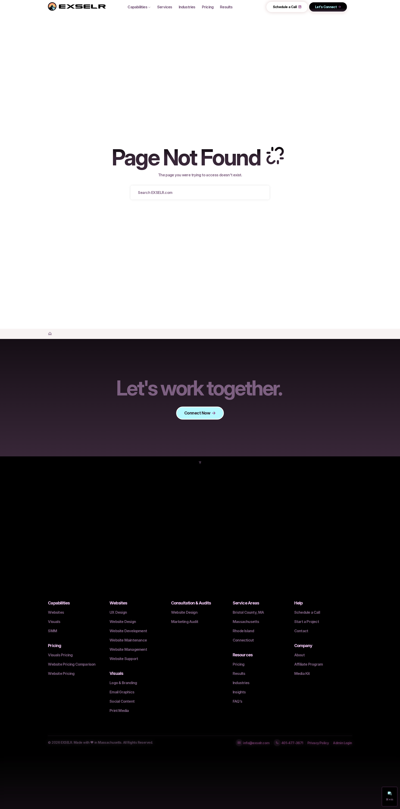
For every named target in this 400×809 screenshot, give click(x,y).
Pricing (238, 664)
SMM (52, 631)
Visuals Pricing (60, 655)
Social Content (121, 701)
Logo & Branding (123, 682)
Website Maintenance (128, 640)
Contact (301, 631)
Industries (187, 7)
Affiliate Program (308, 664)
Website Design (122, 621)
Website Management (128, 649)
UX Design (118, 612)
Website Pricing (61, 673)
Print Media (119, 710)
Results (239, 673)
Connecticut (243, 640)
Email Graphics (121, 692)
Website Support (123, 658)
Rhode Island (243, 631)
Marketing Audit (184, 621)
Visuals (54, 621)
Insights (239, 692)
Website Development (128, 631)
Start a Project (306, 621)
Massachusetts (246, 621)
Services (164, 7)
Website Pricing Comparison (71, 664)
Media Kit (302, 673)
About (299, 655)
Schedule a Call (285, 7)
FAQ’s (237, 701)
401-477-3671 (292, 743)
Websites (56, 612)
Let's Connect (325, 7)
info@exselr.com (256, 743)
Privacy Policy (318, 743)
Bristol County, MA (248, 612)
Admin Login (342, 743)
